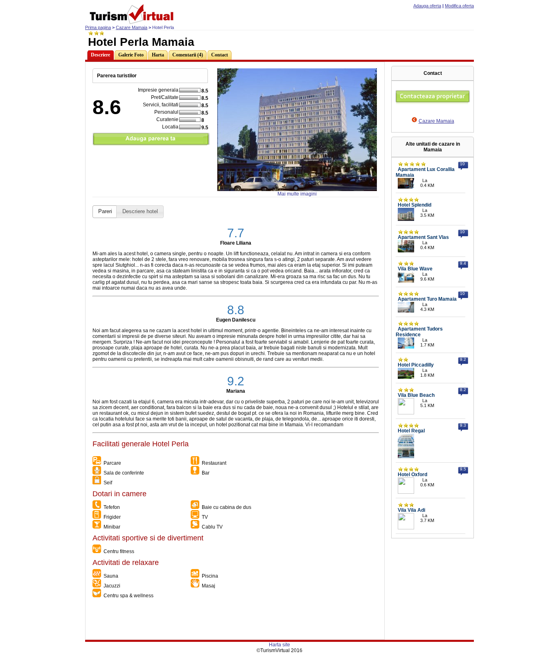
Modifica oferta (459, 5)
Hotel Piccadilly (416, 365)
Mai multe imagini (297, 194)
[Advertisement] (234, 621)
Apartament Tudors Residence (419, 332)
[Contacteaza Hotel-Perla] (432, 103)
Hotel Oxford (412, 474)
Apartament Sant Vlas (423, 237)
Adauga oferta (427, 5)
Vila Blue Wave (415, 269)
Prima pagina (98, 27)
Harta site (279, 645)
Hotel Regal (411, 431)
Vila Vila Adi (411, 510)
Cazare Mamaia (131, 27)
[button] (105, 211)
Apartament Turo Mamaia (427, 299)
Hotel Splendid (414, 205)
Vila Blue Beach (416, 395)
